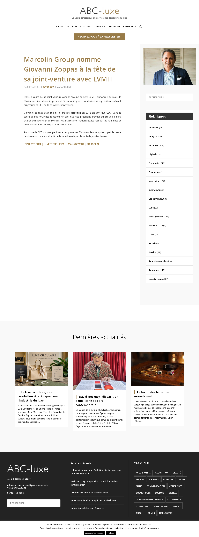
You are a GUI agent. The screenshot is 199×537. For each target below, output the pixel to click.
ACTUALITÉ (72, 27)
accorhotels (143, 472)
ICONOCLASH (129, 27)
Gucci (139, 513)
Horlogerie (165, 513)
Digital (152, 154)
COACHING (85, 27)
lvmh (62, 144)
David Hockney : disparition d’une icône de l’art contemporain (97, 401)
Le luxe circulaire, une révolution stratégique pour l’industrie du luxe (38, 396)
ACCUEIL (60, 27)
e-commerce (174, 499)
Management (64, 87)
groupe (176, 506)
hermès (151, 513)
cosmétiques (143, 492)
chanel (181, 479)
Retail (152, 243)
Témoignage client (159, 261)
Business (153, 145)
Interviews (154, 189)
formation (142, 506)
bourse (140, 479)
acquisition (161, 472)
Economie (154, 163)
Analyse (153, 136)
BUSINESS (168, 479)
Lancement (155, 198)
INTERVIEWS (114, 27)
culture (159, 492)
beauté (177, 472)
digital (173, 492)
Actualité (154, 127)
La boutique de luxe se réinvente (87, 508)
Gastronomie (160, 506)
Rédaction (34, 87)
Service (152, 252)
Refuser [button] (111, 533)
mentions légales (86, 528)
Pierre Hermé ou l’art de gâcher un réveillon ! (93, 500)
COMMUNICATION (156, 486)
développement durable (149, 499)
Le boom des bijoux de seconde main (89, 492)
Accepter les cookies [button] (94, 533)
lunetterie (50, 144)
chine (139, 486)
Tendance (154, 269)
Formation (154, 172)
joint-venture (32, 144)
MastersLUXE (156, 225)
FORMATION (99, 27)
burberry (153, 479)
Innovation (154, 180)
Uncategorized (157, 278)
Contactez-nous (15, 492)
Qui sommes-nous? (20, 478)
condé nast (176, 486)
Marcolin (93, 144)
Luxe (151, 207)
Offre (151, 234)
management (76, 144)
